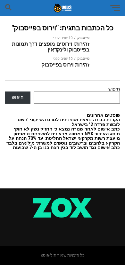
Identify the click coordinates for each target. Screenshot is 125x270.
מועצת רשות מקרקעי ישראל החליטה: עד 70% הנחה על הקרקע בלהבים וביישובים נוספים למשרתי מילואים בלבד (63, 141)
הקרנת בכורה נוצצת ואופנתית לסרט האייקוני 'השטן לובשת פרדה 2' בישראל (68, 122)
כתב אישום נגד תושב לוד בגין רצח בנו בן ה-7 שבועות (66, 147)
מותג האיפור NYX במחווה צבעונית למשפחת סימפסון (66, 134)
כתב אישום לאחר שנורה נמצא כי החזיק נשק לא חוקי (67, 129)
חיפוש (114, 89)
